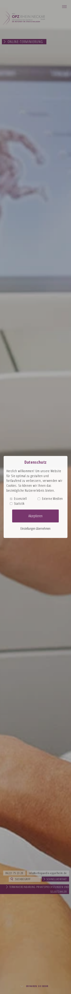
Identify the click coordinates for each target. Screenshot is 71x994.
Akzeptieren (35, 515)
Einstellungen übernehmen (35, 528)
